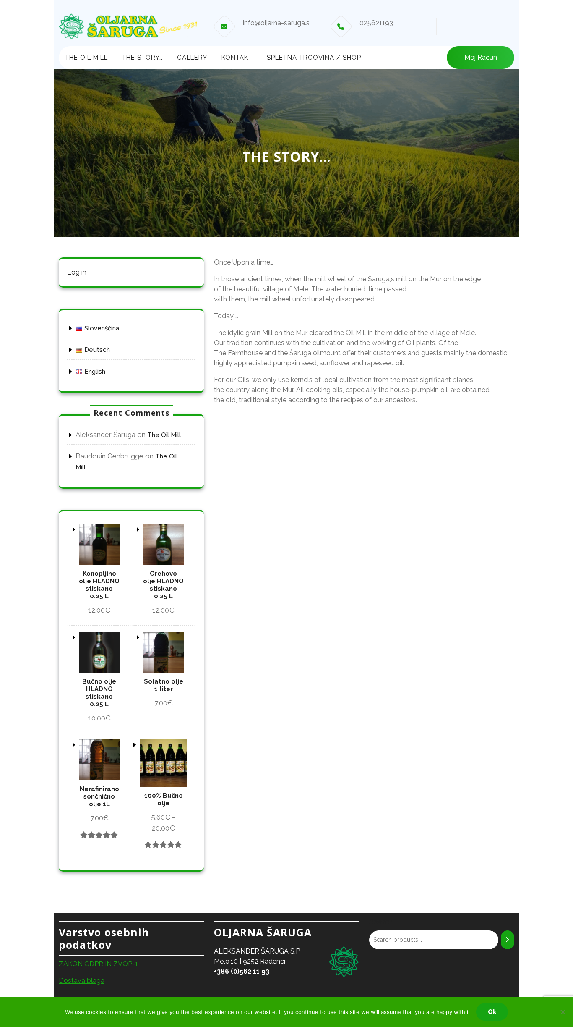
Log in (76, 272)
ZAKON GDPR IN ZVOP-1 (98, 964)
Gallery (192, 57)
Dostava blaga (81, 981)
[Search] (507, 939)
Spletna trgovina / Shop (314, 57)
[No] (562, 1012)
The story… (142, 57)
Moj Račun (480, 57)
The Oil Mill (86, 57)
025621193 (376, 23)
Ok (492, 1012)
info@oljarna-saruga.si (277, 23)
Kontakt (237, 57)
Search (381, 922)
